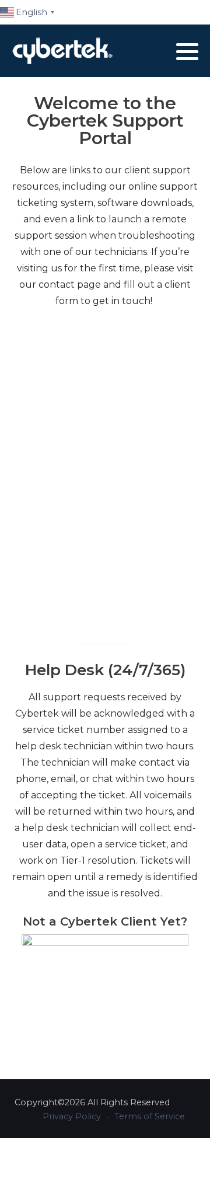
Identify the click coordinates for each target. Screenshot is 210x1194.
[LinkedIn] (160, 51)
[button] (187, 51)
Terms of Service (149, 1116)
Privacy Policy (72, 1116)
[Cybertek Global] (62, 50)
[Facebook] (145, 51)
